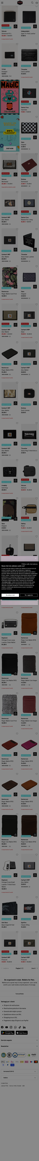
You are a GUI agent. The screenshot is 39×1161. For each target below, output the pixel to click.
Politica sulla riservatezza (30, 564)
